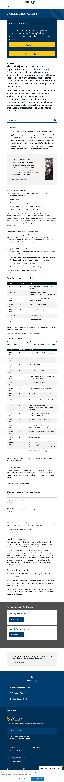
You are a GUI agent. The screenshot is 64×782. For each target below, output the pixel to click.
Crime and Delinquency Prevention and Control (24, 493)
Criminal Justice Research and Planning (21, 510)
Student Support (17, 699)
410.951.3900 (16, 761)
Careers (12, 747)
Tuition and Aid (16, 693)
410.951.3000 (16, 731)
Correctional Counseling (15, 501)
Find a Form (37, 747)
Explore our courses (19, 179)
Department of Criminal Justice (40, 656)
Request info (30, 54)
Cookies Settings (24, 778)
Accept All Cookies (37, 778)
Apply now (30, 45)
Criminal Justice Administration (18, 484)
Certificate (15, 619)
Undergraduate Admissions (21, 687)
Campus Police (16, 758)
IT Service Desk (14, 751)
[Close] (61, 773)
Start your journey (19, 662)
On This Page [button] (13, 120)
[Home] (31, 2)
